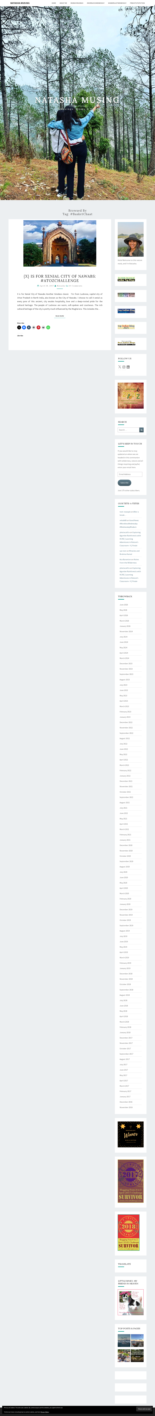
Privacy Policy (45, 1412)
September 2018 (126, 989)
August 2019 (125, 931)
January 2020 (125, 904)
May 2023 (123, 695)
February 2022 (125, 770)
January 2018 (125, 1032)
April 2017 (124, 1080)
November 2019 (126, 915)
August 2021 (125, 802)
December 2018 (126, 973)
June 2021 (124, 813)
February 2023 (125, 711)
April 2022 (124, 759)
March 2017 (124, 1086)
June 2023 (124, 690)
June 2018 (124, 1005)
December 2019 (126, 909)
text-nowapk (125, 512)
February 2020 (125, 898)
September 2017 (126, 1054)
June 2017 (124, 1070)
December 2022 (126, 722)
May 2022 (123, 754)
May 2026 (123, 610)
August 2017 (125, 1059)
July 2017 (123, 1064)
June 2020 (124, 877)
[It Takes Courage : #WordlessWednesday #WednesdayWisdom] (124, 1356)
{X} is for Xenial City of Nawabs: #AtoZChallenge (60, 278)
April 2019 (124, 952)
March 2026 (124, 621)
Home (54, 3)
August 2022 (125, 738)
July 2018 (123, 1000)
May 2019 (123, 947)
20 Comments (75, 286)
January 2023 (125, 717)
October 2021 (125, 792)
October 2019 (125, 920)
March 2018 (124, 1022)
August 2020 (125, 866)
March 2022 (124, 765)
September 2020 (126, 861)
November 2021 (126, 786)
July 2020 (123, 872)
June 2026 (124, 604)
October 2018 (125, 984)
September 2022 (126, 733)
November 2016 (126, 1107)
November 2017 (126, 1043)
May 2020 (123, 883)
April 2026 (124, 615)
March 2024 (124, 658)
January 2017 (125, 1096)
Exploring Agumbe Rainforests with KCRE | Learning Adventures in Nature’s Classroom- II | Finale (130, 539)
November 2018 (126, 979)
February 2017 (125, 1091)
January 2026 (125, 626)
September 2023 (126, 674)
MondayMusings (77, 3)
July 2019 (123, 936)
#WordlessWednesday (96, 3)
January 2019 (125, 968)
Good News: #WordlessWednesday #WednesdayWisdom (129, 523)
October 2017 (125, 1048)
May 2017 (123, 1075)
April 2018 (124, 1016)
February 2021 (125, 834)
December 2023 (126, 663)
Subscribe (124, 482)
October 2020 (125, 856)
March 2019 (124, 957)
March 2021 (124, 829)
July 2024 (123, 637)
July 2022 (123, 743)
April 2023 (124, 701)
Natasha (61, 286)
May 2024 (123, 647)
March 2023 (124, 706)
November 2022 (126, 727)
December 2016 (126, 1102)
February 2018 (125, 1027)
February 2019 (125, 963)
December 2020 (126, 845)
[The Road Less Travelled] (137, 1356)
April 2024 (124, 653)
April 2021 (124, 824)
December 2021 (126, 781)
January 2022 (125, 776)
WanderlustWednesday (117, 3)
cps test (123, 551)
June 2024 (124, 642)
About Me (63, 3)
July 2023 (123, 685)
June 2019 (124, 941)
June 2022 (124, 749)
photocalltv (125, 532)
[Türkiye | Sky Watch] (137, 1341)
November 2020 (126, 850)
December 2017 (126, 1038)
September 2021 (126, 797)
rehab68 (123, 520)
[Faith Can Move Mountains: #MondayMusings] (124, 1341)
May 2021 (123, 818)
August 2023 (125, 679)
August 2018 (125, 995)
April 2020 (124, 888)
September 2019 (126, 925)
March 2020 (124, 893)
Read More (60, 316)
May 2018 (123, 1011)
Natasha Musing (20, 2)
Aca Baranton (125, 559)
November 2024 (126, 631)
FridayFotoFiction (137, 3)
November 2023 (126, 669)
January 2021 (125, 840)
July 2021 (123, 808)
